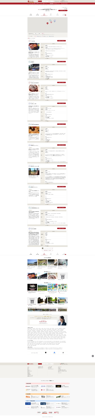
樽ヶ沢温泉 (47, 328)
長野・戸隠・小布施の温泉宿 (31, 341)
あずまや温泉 (52, 336)
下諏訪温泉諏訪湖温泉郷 (30, 334)
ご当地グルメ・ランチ (45, 36)
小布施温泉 (51, 335)
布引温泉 (28, 329)
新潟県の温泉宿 (61, 338)
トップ (28, 3)
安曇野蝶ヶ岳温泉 (51, 331)
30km (42, 33)
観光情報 (44, 254)
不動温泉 (59, 329)
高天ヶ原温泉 (51, 330)
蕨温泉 (42, 335)
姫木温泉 (55, 334)
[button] (51, 22)
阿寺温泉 (54, 335)
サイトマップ (59, 372)
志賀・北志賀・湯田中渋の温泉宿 (47, 341)
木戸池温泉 (38, 337)
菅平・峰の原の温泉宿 (62, 341)
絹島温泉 (48, 335)
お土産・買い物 (52, 36)
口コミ (51, 254)
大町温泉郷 (53, 332)
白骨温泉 (37, 335)
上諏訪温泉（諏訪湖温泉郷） (59, 333)
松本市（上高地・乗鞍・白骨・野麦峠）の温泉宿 (33, 344)
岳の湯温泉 (50, 332)
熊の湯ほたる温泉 (42, 337)
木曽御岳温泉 (44, 334)
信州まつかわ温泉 (35, 333)
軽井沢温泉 (28, 332)
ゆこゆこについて (57, 1)
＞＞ (52, 248)
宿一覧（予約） (63, 10)
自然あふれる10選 (52, 310)
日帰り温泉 (37, 254)
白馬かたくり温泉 (42, 332)
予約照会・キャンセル (30, 375)
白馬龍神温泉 (42, 331)
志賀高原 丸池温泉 (38, 328)
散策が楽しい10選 (45, 310)
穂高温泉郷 (56, 332)
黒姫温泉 (41, 334)
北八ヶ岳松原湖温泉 (33, 331)
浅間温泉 (57, 335)
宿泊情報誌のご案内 (40, 366)
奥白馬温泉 (38, 334)
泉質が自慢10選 (38, 310)
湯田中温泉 (35, 337)
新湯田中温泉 (35, 332)
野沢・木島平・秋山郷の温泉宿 (39, 341)
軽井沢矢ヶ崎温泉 (44, 329)
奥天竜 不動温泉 (52, 328)
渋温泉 (57, 334)
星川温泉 (39, 332)
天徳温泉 (47, 333)
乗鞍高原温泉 (53, 333)
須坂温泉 (42, 330)
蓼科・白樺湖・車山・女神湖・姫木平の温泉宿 (60, 342)
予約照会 (57, 3)
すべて (35, 36)
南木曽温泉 (55, 336)
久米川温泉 (46, 337)
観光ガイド (38, 3)
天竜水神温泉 (58, 337)
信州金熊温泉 (29, 331)
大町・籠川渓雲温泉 (61, 332)
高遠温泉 (31, 333)
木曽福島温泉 (33, 330)
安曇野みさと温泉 (62, 336)
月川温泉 (65, 332)
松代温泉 (39, 336)
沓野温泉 (32, 332)
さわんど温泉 (56, 328)
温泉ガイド (35, 3)
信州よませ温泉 (51, 337)
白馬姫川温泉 (45, 336)
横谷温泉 (34, 335)
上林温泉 (49, 336)
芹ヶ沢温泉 (57, 330)
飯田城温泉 (41, 336)
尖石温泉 (47, 330)
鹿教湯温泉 (60, 335)
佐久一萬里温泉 (40, 333)
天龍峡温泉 (28, 337)
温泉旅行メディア (44, 3)
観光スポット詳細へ (61, 40)
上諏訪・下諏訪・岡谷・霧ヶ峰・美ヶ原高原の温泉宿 (34, 343)
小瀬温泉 (45, 330)
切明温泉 (31, 335)
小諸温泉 (42, 328)
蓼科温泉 (59, 336)
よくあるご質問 (50, 366)
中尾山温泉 (45, 335)
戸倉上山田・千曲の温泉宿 (30, 342)
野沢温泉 (32, 337)
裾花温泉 (35, 334)
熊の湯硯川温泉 (35, 338)
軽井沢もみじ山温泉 (35, 329)
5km (35, 33)
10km (39, 33)
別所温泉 (36, 336)
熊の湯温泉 (40, 329)
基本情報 (31, 254)
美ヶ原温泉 (32, 336)
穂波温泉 (28, 335)
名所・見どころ (39, 36)
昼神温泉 (48, 338)
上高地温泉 (33, 328)
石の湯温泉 (63, 328)
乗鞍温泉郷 (50, 333)
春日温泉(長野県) (29, 328)
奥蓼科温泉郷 (44, 338)
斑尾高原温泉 (62, 329)
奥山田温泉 (64, 331)
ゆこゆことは (59, 366)
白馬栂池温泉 (60, 328)
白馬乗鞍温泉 (38, 331)
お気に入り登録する (65, 7)
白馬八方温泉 (29, 336)
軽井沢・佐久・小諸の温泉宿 (38, 342)
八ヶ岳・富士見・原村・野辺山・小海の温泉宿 (48, 342)
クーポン (41, 3)
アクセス (57, 254)
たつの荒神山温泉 (38, 330)
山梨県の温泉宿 (52, 338)
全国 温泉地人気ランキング (31, 310)
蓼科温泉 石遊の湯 (60, 331)
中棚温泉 (31, 329)
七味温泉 (40, 335)
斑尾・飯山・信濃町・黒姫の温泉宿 (31, 345)
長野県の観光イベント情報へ (47, 250)
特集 (32, 3)
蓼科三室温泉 (46, 331)
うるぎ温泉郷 (55, 331)
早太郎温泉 (54, 337)
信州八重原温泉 (61, 330)
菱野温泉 (54, 330)
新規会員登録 (52, 3)
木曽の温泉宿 (57, 344)
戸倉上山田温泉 (64, 335)
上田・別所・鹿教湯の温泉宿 (55, 341)
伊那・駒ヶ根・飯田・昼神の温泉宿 (50, 344)
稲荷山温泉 (44, 333)
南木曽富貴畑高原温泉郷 (50, 334)
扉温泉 (45, 328)
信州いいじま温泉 (61, 334)
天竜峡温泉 (46, 332)
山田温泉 (65, 334)
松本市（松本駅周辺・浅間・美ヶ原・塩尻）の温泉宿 (53, 343)
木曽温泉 (41, 338)
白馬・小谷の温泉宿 (43, 343)
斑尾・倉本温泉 (29, 330)
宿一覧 (30, 3)
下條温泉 (28, 333)
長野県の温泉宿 (56, 338)
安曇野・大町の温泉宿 (43, 344)
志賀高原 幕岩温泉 (62, 337)
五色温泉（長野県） (54, 329)
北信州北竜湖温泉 (49, 329)
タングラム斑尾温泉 (29, 338)
